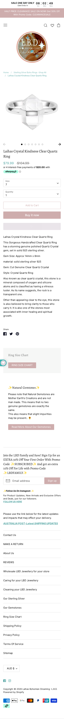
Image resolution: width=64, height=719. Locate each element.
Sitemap (8, 653)
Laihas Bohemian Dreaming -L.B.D (39, 689)
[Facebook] (3, 680)
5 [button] (35, 144)
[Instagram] (8, 680)
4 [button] (32, 144)
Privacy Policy (11, 634)
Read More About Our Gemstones (31, 426)
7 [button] (42, 144)
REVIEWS (8, 562)
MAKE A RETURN (13, 544)
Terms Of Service (13, 644)
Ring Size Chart (12, 616)
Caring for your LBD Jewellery (20, 580)
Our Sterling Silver (14, 598)
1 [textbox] (6, 195)
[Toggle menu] (5, 25)
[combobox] (32, 183)
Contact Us (9, 535)
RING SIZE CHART (22, 365)
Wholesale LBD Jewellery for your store (26, 571)
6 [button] (39, 144)
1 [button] (21, 144)
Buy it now (32, 215)
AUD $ (10, 668)
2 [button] (25, 144)
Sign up (52, 480)
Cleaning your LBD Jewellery (20, 589)
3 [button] (28, 144)
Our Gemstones (12, 607)
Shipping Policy (12, 625)
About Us (8, 553)
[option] (32, 111)
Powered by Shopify (13, 692)
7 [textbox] (6, 184)
